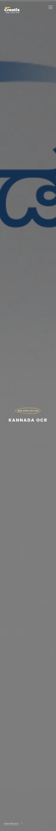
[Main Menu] (50, 8)
